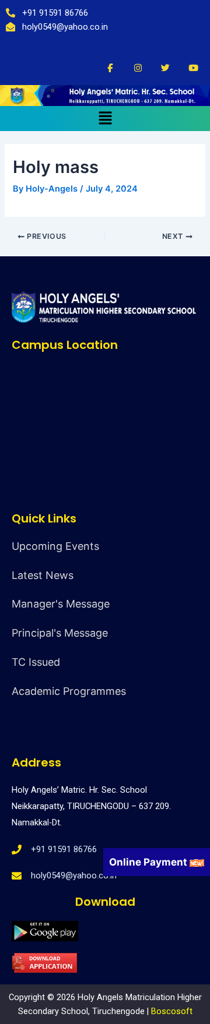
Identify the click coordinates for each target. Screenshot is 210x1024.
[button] (105, 118)
